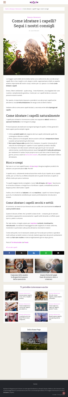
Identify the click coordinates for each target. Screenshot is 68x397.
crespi (36, 166)
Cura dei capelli (12, 247)
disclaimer (6, 392)
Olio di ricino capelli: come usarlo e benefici (55, 296)
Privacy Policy (61, 394)
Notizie (35, 384)
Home (7, 9)
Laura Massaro (34, 31)
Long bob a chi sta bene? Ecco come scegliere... (24, 317)
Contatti (54, 394)
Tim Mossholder (16, 242)
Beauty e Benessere (16, 9)
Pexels (26, 242)
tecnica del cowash (31, 155)
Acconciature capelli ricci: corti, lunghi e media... (25, 296)
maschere (33, 223)
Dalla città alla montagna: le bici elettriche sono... (34, 341)
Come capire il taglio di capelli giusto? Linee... (54, 307)
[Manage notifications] (63, 393)
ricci (31, 166)
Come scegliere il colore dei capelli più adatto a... (24, 307)
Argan (50, 183)
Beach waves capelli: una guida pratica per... (55, 317)
